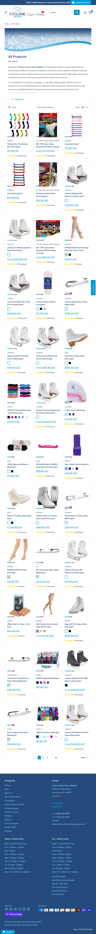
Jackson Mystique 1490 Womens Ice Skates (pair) (74, 194)
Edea (66, 353)
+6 (27, 417)
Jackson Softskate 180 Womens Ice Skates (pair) (74, 571)
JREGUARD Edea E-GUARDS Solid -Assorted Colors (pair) (47, 465)
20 (56, 757)
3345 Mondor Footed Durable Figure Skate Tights (47, 625)
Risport (68, 621)
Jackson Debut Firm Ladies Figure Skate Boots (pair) (46, 517)
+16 (56, 736)
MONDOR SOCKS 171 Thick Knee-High (16, 571)
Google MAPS (57, 803)
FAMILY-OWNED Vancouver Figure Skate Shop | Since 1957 (48, 2)
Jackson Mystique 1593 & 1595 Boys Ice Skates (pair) (76, 679)
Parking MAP (57, 806)
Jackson (68, 190)
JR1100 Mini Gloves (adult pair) (47, 732)
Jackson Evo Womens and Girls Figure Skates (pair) (19, 249)
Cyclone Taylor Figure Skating (47, 141)
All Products (15, 24)
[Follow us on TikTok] (24, 909)
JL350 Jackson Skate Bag (75, 410)
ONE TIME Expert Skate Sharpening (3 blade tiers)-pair (47, 145)
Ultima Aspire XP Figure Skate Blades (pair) (76, 517)
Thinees (10, 141)
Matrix (9, 729)
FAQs (7, 789)
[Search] (77, 12)
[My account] (85, 12)
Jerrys (10, 407)
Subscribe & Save (82, 2)
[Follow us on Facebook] (6, 909)
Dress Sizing (10, 800)
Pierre (67, 461)
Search (7, 785)
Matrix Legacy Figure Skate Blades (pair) (17, 733)
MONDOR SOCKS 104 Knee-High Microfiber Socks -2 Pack (77, 249)
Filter (14, 107)
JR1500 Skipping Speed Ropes (47, 678)
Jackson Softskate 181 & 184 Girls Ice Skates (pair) (18, 357)
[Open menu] (6, 12)
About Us (8, 793)
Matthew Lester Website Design (25, 925)
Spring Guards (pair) (14, 193)
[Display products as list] (87, 107)
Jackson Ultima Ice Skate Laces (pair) (46, 303)
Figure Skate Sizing (12, 796)
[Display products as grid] (83, 107)
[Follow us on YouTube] (19, 909)
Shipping (8, 816)
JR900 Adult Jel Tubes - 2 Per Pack (18, 625)
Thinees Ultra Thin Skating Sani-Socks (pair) (17, 145)
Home (7, 24)
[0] (90, 12)
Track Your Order (11, 812)
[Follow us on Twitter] (10, 909)
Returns (8, 819)
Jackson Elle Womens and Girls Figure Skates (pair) (76, 733)
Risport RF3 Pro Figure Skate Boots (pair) (76, 625)
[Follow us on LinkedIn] (28, 909)
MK (37, 567)
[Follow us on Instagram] (15, 909)
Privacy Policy (10, 827)
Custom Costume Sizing (14, 804)
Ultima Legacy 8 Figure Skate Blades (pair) (76, 303)
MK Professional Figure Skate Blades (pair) (47, 571)
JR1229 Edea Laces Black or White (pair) (18, 465)
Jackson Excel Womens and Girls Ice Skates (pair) (46, 357)
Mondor (68, 244)
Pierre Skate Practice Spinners (77, 464)
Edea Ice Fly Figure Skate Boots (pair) (19, 517)
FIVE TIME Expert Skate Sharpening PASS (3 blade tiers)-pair (46, 250)
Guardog (68, 141)
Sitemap (8, 831)
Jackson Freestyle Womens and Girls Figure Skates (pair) (48, 411)
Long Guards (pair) (72, 144)
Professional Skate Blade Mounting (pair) (45, 194)
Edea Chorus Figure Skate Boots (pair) (75, 357)
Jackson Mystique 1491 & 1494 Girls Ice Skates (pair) (18, 303)
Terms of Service (11, 823)
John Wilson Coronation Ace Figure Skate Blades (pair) (18, 679)
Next (83, 757)
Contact (9, 932)
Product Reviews (11, 808)
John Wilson (12, 675)
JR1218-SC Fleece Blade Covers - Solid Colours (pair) (19, 411)
